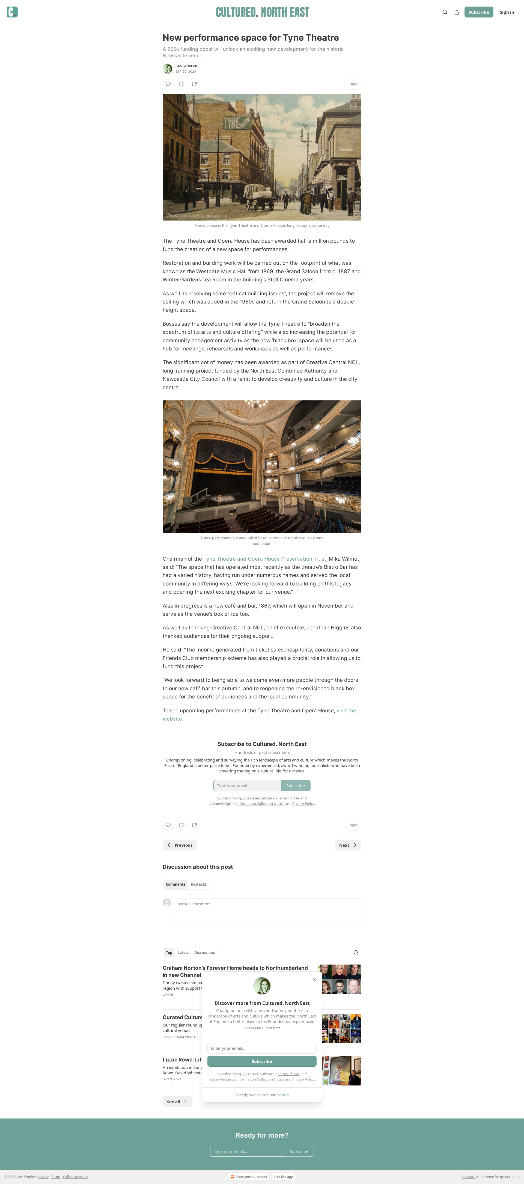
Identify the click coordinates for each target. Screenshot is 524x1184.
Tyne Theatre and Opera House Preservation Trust (264, 559)
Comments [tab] (175, 884)
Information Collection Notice (260, 1079)
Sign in (507, 12)
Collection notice (75, 1176)
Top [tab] (169, 952)
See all (173, 1101)
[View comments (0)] (181, 84)
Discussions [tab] (204, 952)
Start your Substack (251, 1176)
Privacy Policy (303, 1079)
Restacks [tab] (199, 884)
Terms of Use (288, 1073)
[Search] (444, 12)
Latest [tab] (183, 952)
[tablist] (186, 884)
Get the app (283, 1176)
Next (344, 845)
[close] (314, 979)
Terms (56, 1176)
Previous (183, 845)
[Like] (168, 84)
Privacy (43, 1176)
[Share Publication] (456, 12)
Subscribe (479, 12)
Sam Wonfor (186, 66)
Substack (468, 1176)
